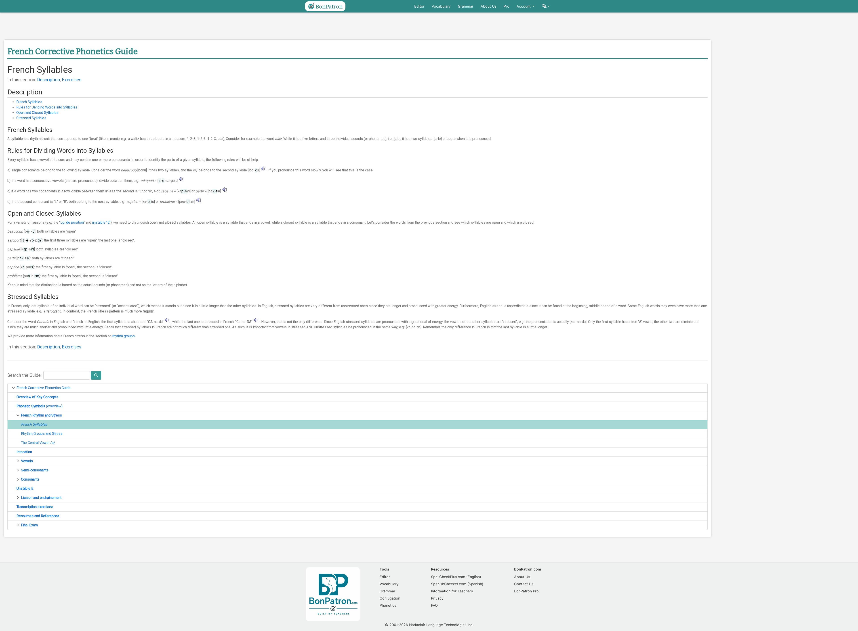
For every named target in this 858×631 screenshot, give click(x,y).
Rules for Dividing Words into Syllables (47, 107)
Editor (419, 6)
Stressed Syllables (31, 118)
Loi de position (72, 222)
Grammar (465, 6)
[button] (545, 6)
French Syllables (29, 102)
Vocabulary (441, 6)
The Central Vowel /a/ (38, 443)
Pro (506, 6)
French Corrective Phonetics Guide (44, 388)
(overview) (40, 406)
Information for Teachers (452, 591)
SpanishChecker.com (448, 584)
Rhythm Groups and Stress (42, 433)
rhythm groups (123, 336)
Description (48, 79)
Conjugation (390, 598)
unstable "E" (101, 222)
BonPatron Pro (526, 591)
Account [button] (524, 6)
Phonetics (388, 605)
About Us (488, 6)
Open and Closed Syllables (37, 112)
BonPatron (329, 7)
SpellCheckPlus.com (448, 577)
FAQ (434, 605)
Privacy (437, 598)
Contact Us (523, 584)
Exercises (71, 79)
